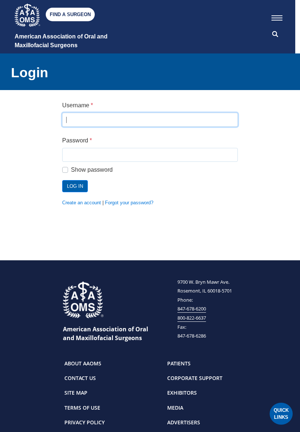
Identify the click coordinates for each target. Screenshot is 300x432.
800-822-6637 (191, 317)
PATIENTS (179, 363)
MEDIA (175, 407)
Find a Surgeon (70, 14)
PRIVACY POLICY (84, 422)
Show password (92, 170)
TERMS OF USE (82, 407)
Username (77, 105)
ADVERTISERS (183, 422)
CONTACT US (80, 378)
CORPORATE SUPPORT (194, 378)
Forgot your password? (129, 202)
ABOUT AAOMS (82, 363)
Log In (75, 186)
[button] (277, 16)
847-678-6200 (191, 308)
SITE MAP (75, 392)
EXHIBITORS (182, 392)
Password (77, 140)
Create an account (81, 202)
